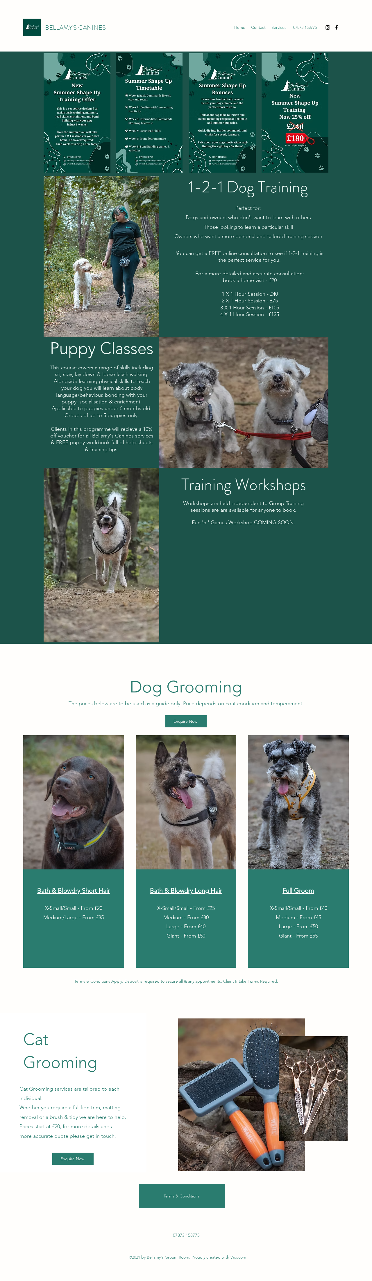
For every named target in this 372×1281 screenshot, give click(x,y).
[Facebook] (336, 27)
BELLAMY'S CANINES (75, 27)
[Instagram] (328, 27)
